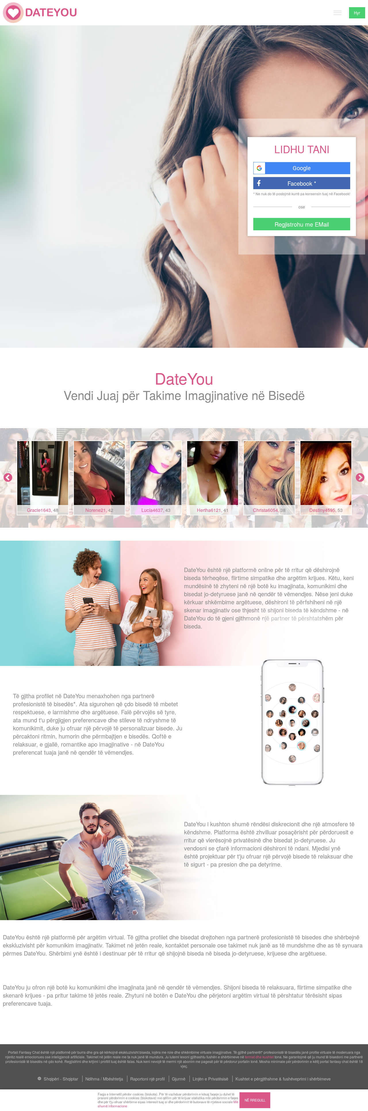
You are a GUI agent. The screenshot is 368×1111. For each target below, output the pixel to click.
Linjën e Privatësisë (210, 1079)
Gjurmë (178, 1079)
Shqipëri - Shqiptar (60, 1079)
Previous (8, 478)
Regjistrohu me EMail (302, 224)
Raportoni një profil (147, 1079)
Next (360, 478)
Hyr (357, 13)
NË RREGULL (255, 1100)
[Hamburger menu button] (337, 12)
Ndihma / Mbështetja (104, 1079)
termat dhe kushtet (259, 1056)
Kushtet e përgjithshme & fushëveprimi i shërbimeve (283, 1079)
